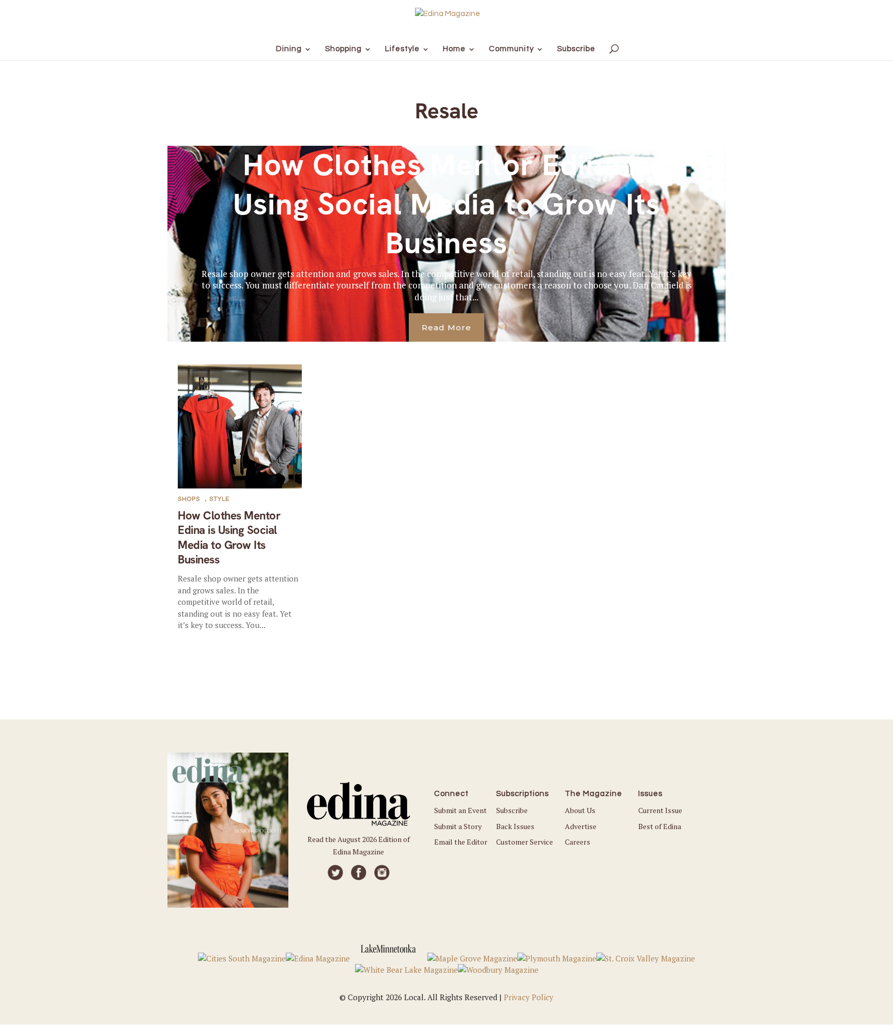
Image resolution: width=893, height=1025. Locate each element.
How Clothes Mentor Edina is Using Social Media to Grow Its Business (446, 204)
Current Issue (660, 810)
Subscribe (512, 810)
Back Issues (515, 826)
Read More (446, 327)
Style (219, 499)
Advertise (580, 826)
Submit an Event (460, 810)
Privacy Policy (528, 997)
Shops (189, 499)
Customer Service (524, 842)
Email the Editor (460, 842)
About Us (580, 810)
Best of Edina (659, 826)
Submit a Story (458, 826)
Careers (577, 842)
